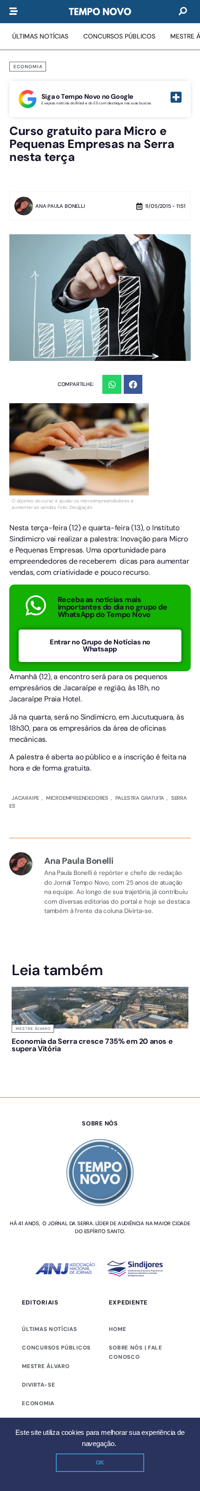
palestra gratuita (138, 798)
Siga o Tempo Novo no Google (87, 96)
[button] (111, 384)
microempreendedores (76, 798)
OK (100, 1462)
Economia (28, 67)
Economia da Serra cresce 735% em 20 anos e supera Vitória (92, 1045)
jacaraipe (25, 798)
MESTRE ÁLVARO (45, 1366)
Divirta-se (38, 1384)
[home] (100, 11)
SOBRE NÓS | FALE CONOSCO (135, 1352)
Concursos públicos (56, 1347)
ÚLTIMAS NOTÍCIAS (49, 1329)
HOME (117, 1329)
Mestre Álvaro (33, 1028)
